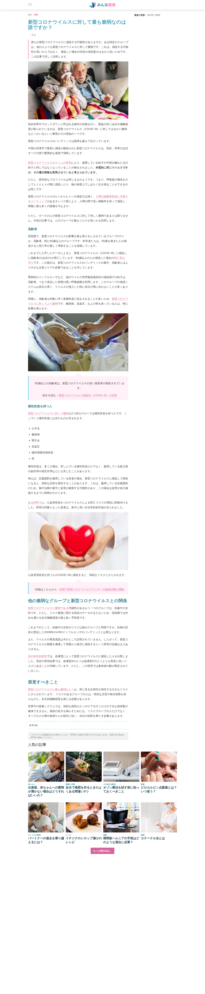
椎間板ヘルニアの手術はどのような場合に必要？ (121, 840)
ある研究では (36, 502)
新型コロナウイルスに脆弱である (48, 608)
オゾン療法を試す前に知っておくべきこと (121, 789)
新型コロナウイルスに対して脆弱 (48, 413)
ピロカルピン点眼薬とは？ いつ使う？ (159, 789)
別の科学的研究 (37, 656)
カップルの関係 (34, 835)
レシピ (68, 835)
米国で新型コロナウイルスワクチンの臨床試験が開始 (91, 589)
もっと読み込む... (102, 850)
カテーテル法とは (153, 838)
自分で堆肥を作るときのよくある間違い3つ (84, 789)
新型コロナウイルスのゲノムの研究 (49, 162)
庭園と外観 (70, 784)
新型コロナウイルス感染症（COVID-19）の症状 (88, 395)
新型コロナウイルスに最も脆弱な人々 (51, 689)
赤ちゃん (31, 784)
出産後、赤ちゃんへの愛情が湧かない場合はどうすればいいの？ (46, 791)
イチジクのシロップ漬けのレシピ (84, 840)
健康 (30, 15)
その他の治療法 (109, 784)
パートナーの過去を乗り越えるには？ (46, 840)
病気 (36, 15)
